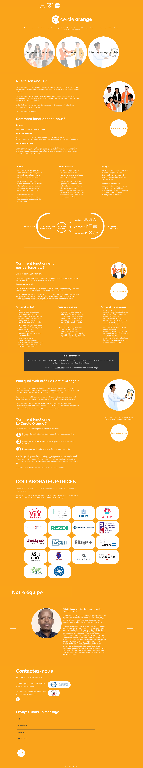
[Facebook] (18, 699)
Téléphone (21, 732)
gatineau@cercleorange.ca (35, 691)
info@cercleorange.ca (33, 677)
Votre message (22, 738)
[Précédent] (13, 629)
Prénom (20, 719)
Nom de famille (23, 725)
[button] (42, 5)
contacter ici (59, 368)
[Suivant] (130, 629)
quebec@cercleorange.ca (34, 683)
